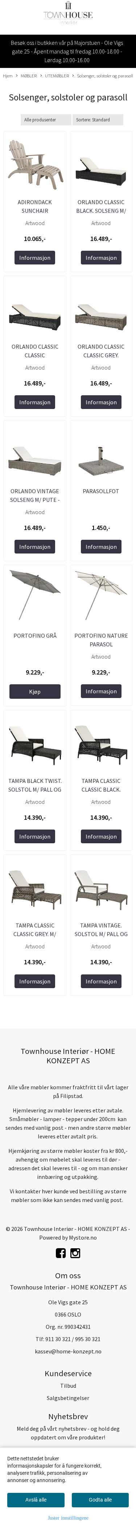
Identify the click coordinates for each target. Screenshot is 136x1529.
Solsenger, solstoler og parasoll (105, 75)
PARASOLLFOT (101, 491)
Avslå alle (35, 1500)
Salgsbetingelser (68, 1397)
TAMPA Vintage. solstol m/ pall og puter (101, 934)
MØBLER (29, 75)
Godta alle (100, 1500)
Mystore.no (83, 1237)
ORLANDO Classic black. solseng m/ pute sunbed (101, 210)
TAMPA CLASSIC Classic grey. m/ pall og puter (34, 934)
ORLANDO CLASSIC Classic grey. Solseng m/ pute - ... (101, 355)
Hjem (8, 75)
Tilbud (68, 1385)
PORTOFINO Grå (35, 635)
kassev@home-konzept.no (68, 1351)
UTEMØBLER (57, 75)
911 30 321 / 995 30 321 (72, 1339)
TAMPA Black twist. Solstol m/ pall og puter (35, 789)
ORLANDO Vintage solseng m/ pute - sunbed (35, 499)
